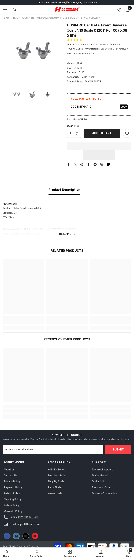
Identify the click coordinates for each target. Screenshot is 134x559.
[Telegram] (95, 164)
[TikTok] (25, 536)
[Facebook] (68, 164)
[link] (23, 322)
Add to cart (101, 133)
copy (124, 106)
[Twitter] (75, 164)
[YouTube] (35, 536)
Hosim (80, 63)
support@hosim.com (28, 524)
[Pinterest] (81, 164)
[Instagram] (16, 536)
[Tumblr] (88, 164)
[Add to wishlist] (127, 133)
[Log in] (119, 9)
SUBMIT (118, 449)
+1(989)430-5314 (28, 517)
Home (6, 17)
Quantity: (73, 125)
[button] (75, 40)
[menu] (5, 10)
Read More (67, 234)
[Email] (101, 164)
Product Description (64, 190)
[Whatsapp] (108, 164)
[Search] (15, 10)
